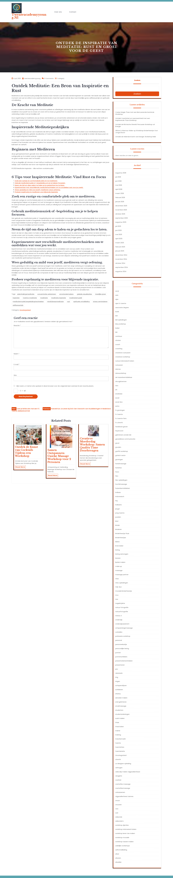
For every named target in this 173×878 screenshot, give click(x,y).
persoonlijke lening (122, 648)
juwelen (118, 517)
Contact (72, 12)
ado (116, 295)
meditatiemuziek (75, 298)
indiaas (118, 492)
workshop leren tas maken (125, 833)
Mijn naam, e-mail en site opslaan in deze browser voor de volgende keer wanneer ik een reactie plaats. (55, 386)
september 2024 (121, 267)
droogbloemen (121, 381)
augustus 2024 (120, 271)
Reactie (17, 325)
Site (15, 375)
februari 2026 (120, 197)
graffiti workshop (121, 451)
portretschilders (121, 657)
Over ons (58, 12)
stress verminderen (100, 301)
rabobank (118, 673)
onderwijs (118, 620)
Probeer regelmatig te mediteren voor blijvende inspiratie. (36, 192)
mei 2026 (118, 185)
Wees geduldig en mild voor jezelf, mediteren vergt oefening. (37, 190)
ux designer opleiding (123, 763)
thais (117, 722)
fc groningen (120, 410)
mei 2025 (118, 234)
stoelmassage (120, 706)
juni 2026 (118, 181)
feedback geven (121, 427)
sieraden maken (121, 698)
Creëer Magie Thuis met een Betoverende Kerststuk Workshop (134, 113)
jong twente (119, 513)
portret (118, 653)
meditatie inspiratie (58, 298)
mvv (116, 595)
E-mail (16, 364)
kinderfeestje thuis (122, 533)
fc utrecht (119, 422)
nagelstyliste (120, 603)
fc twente (119, 414)
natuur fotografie (121, 607)
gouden (118, 447)
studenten (119, 710)
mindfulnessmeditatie (55, 301)
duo (116, 385)
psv (116, 669)
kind (116, 521)
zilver (117, 854)
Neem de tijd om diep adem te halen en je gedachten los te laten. (40, 185)
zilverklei (118, 862)
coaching (118, 349)
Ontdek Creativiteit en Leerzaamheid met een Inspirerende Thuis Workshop (132, 119)
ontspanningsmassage (124, 628)
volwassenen (120, 792)
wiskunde (118, 817)
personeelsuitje (121, 644)
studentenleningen (122, 714)
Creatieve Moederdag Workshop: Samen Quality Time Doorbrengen (92, 444)
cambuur (118, 336)
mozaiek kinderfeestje (123, 591)
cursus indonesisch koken (124, 361)
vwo (116, 809)
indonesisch (119, 496)
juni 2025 (118, 230)
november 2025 (121, 210)
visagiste (118, 776)
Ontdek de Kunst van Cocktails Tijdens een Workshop (26, 451)
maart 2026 (119, 193)
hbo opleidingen (121, 480)
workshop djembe (122, 825)
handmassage (120, 464)
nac (116, 599)
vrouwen (118, 805)
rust (68, 301)
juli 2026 (118, 177)
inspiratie (16, 298)
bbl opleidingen (121, 320)
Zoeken (137, 80)
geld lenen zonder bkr (123, 435)
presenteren (120, 665)
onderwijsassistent (122, 624)
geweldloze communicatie (125, 439)
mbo (117, 579)
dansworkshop (120, 373)
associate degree (122, 307)
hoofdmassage (121, 484)
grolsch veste (120, 455)
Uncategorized (25, 310)
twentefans (119, 747)
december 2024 (121, 255)
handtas (118, 468)
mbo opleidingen (121, 583)
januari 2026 (119, 202)
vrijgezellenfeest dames (124, 796)
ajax (116, 299)
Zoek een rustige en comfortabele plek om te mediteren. (36, 181)
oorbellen (118, 632)
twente (118, 743)
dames (118, 369)
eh (116, 390)
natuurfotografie (121, 611)
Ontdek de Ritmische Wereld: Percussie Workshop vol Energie (135, 125)
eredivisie (118, 394)
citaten (118, 340)
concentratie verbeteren (46, 294)
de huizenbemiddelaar (123, 377)
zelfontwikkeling (121, 850)
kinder (117, 525)
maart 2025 (119, 243)
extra (117, 406)
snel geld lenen (121, 702)
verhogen (118, 768)
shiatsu (118, 694)
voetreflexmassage (122, 788)
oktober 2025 (120, 214)
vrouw (117, 800)
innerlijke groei (100, 294)
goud (117, 443)
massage (118, 570)
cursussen (119, 365)
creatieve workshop (122, 357)
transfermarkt (120, 739)
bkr (116, 332)
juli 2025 (118, 226)
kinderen (118, 529)
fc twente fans (120, 418)
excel (117, 398)
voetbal (118, 780)
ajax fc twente (120, 303)
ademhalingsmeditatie (25, 294)
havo (117, 472)
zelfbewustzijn (18, 305)
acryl (117, 291)
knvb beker (119, 546)
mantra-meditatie (30, 298)
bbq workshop (120, 324)
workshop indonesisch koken (125, 829)
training (118, 735)
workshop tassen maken (124, 842)
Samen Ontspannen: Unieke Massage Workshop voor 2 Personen (59, 456)
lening (117, 550)
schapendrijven (121, 685)
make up (118, 566)
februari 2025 (120, 247)
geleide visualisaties (84, 294)
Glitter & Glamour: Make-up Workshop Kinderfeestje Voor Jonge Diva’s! (136, 131)
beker (117, 328)
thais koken (119, 726)
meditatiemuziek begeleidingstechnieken (28, 301)
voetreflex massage (122, 784)
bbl (116, 316)
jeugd (117, 509)
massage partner (121, 574)
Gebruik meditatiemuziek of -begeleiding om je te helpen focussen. (40, 183)
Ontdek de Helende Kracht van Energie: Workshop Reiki (135, 137)
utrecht (118, 759)
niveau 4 (118, 616)
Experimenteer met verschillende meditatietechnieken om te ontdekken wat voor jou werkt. (49, 187)
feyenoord (119, 431)
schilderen (119, 690)
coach (117, 344)
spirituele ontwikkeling (81, 301)
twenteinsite (120, 751)
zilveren (118, 858)
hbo (116, 476)
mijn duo (118, 587)
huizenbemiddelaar (122, 488)
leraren (118, 558)
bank (117, 312)
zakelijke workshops (122, 846)
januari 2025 (119, 251)
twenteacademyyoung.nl (29, 16)
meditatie (44, 298)
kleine (117, 542)
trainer (117, 731)
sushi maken (120, 718)
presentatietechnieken (124, 661)
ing (116, 501)
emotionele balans (66, 294)
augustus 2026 (120, 173)
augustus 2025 (120, 222)
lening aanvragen (121, 554)
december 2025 (121, 206)
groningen (119, 459)
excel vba (118, 402)
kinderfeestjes (120, 537)
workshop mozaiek (122, 837)
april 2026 (118, 189)
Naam (16, 354)
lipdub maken (120, 562)
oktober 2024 (120, 263)
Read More (20, 467)
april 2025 (118, 238)
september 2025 (121, 218)
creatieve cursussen (122, 353)
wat (116, 813)
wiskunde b (119, 821)
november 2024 (121, 259)
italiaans (118, 505)
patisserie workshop (122, 636)
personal (118, 640)
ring (116, 677)
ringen (117, 681)
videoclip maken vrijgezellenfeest (127, 772)
